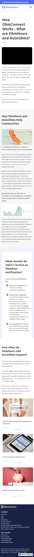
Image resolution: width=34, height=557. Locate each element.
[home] (10, 7)
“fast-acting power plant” (18, 164)
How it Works (5, 537)
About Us (4, 514)
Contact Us (4, 535)
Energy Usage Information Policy (11, 525)
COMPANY (4, 512)
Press (2, 518)
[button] (30, 7)
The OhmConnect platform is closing (15, 2)
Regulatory (4, 520)
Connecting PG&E (6, 539)
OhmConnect (21, 67)
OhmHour (13, 100)
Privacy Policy (5, 523)
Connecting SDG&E (7, 542)
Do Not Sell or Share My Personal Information (15, 527)
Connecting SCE (6, 540)
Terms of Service (6, 522)
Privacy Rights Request (7, 529)
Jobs (2, 516)
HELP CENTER (5, 532)
